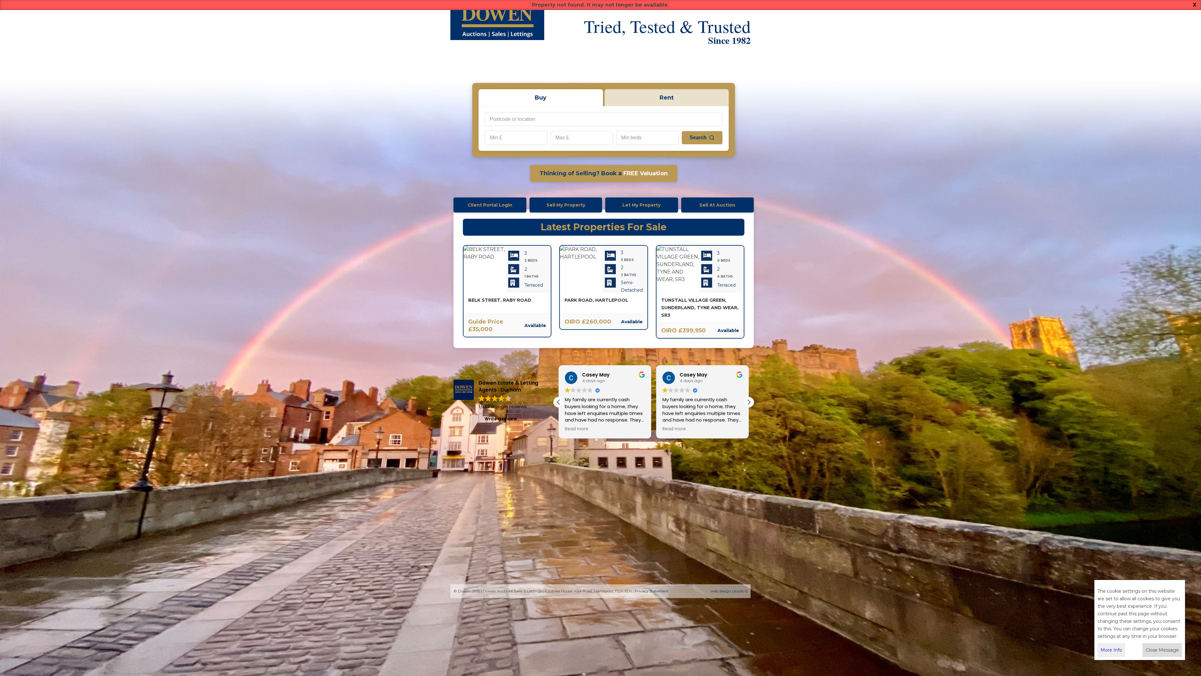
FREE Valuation (604, 173)
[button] (748, 402)
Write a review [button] (500, 419)
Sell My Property (565, 205)
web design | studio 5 (729, 591)
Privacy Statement (652, 591)
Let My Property (641, 205)
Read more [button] (565, 429)
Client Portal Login (490, 205)
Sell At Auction (717, 205)
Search (698, 137)
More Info (1111, 650)
